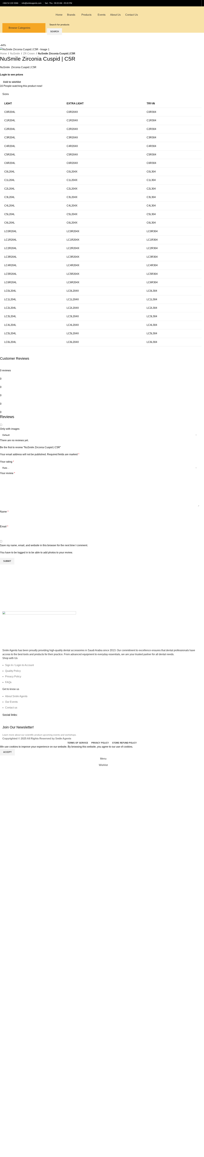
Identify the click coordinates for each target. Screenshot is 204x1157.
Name (4, 511)
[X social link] (190, 3)
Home (3, 53)
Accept (7, 752)
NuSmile (15, 53)
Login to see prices (11, 74)
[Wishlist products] (200, 15)
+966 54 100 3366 (10, 3)
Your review (7, 473)
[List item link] (102, 673)
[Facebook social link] (186, 3)
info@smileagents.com (31, 3)
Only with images (9, 428)
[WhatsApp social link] (198, 3)
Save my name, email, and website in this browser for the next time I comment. (44, 545)
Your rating (7, 461)
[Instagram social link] (16, 722)
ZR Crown (29, 53)
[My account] (194, 15)
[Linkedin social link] (194, 3)
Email (4, 526)
